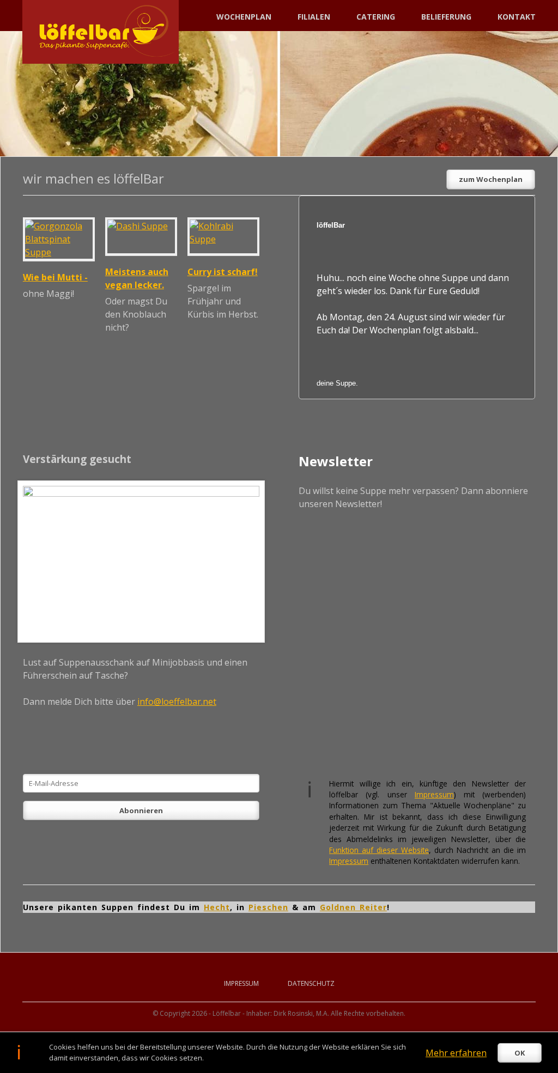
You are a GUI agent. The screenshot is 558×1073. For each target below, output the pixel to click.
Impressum (434, 794)
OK (519, 1053)
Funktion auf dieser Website (379, 850)
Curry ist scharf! (222, 272)
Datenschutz (311, 983)
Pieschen (268, 907)
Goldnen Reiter (353, 907)
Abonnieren (141, 810)
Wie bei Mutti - (55, 277)
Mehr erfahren (456, 1053)
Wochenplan (243, 16)
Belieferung (446, 16)
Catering (375, 16)
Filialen (314, 16)
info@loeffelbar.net (176, 702)
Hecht (217, 907)
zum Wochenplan (491, 179)
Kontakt (517, 16)
